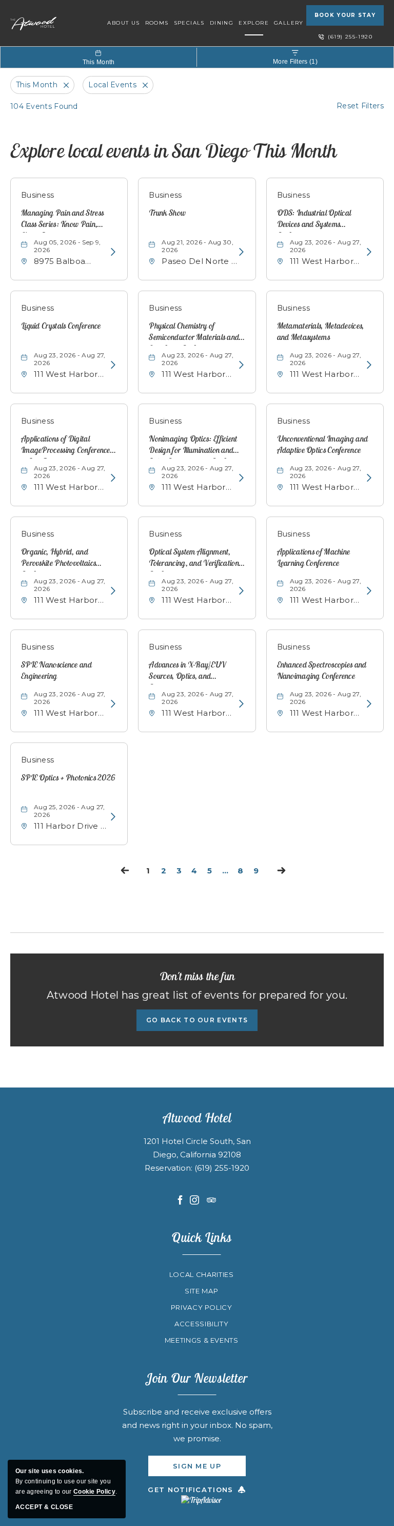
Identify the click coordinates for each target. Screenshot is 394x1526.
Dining (221, 23)
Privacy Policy (201, 1307)
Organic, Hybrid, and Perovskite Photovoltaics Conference (58, 558)
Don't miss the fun (197, 976)
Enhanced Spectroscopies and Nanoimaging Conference (322, 670)
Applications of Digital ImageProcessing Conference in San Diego (65, 446)
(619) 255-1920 (350, 36)
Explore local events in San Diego (173, 150)
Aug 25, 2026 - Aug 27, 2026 (69, 810)
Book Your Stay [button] (345, 15)
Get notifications (190, 1489)
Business (37, 195)
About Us (123, 23)
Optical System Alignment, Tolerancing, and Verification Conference (194, 558)
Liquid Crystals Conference (61, 325)
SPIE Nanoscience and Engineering (56, 670)
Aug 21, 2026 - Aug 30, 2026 (197, 246)
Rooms (157, 23)
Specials (189, 23)
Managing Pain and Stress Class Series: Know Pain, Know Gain (62, 220)
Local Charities (201, 1274)
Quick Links (201, 1237)
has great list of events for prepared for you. (197, 995)
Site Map (201, 1291)
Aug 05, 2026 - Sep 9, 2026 (67, 246)
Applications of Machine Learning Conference (313, 557)
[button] (197, 1020)
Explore (254, 23)
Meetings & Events (202, 1340)
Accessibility (201, 1324)
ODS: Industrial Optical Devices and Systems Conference (314, 220)
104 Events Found (44, 106)
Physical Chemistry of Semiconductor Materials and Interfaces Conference (194, 333)
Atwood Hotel (197, 1118)
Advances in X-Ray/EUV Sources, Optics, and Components (187, 671)
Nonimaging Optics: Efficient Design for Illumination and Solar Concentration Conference (197, 446)
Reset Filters (360, 105)
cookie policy (94, 1491)
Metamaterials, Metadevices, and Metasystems (320, 331)
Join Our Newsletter (197, 1378)
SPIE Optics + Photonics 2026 (68, 777)
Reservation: (169, 1168)
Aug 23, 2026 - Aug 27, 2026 (326, 246)
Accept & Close (44, 1507)
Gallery (289, 23)
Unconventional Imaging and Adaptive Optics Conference (322, 444)
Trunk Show (167, 212)
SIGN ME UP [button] (209, 1469)
